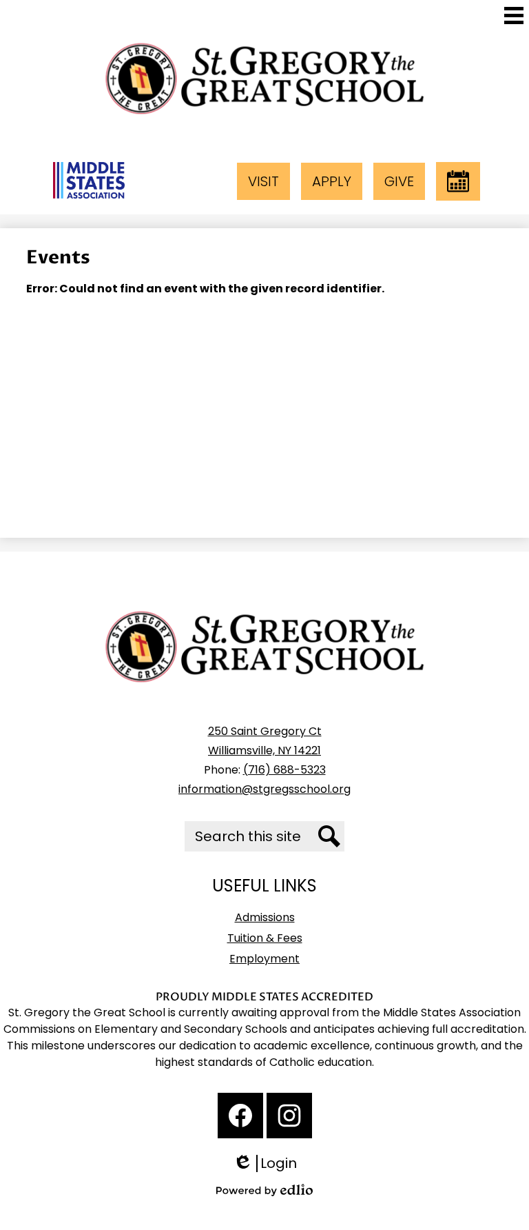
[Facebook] (240, 1115)
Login (269, 1163)
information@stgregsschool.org (264, 789)
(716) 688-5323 (284, 770)
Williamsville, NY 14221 (264, 750)
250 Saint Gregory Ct (265, 731)
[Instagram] (289, 1115)
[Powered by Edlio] (264, 1190)
